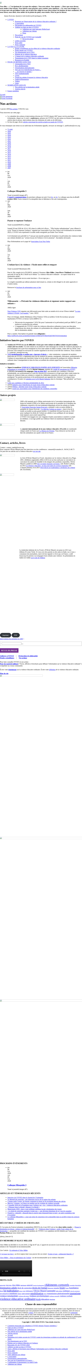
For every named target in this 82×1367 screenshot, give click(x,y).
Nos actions (19, 35)
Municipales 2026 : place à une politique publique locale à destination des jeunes (34, 1209)
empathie (56, 1288)
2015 (9, 152)
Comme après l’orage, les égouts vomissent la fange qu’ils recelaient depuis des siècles (36, 1201)
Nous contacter (20, 45)
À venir (10, 129)
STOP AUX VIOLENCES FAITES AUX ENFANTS (40, 367)
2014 (9, 154)
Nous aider (18, 43)
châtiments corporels (57, 1284)
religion (19, 1293)
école (38, 1299)
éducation (45, 1299)
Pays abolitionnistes (21, 66)
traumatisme (75, 1293)
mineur (21, 1291)
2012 (9, 158)
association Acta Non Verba (40, 241)
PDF (15, 635)
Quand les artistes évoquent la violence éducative (31, 77)
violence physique (23, 1296)
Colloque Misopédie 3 (16, 1185)
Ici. (52, 197)
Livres (17, 75)
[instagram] (6, 96)
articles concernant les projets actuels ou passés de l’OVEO (43, 122)
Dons (24, 33)
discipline (78, 1285)
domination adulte (8, 1288)
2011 (9, 160)
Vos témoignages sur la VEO (24, 52)
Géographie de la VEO (23, 64)
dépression (50, 1288)
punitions (13, 1293)
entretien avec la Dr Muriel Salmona (38, 379)
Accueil (2, 94)
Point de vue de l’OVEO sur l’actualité (28, 37)
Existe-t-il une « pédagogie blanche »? (61, 1254)
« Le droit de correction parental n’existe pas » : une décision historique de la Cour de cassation (39, 1211)
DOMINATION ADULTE (16, 85)
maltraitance (13, 1290)
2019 (9, 145)
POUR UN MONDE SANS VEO (19, 62)
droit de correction (25, 1288)
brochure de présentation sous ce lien (28, 287)
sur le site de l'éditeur (38, 558)
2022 (9, 139)
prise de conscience (75, 1291)
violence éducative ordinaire (18, 1299)
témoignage (12, 670)
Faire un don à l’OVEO (15, 1328)
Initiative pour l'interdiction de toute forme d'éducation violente (33, 385)
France (67, 1288)
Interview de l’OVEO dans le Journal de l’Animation (25, 1197)
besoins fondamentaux (38, 1285)
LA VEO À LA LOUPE (15, 46)
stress (45, 1293)
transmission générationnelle (58, 1293)
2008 (9, 166)
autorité (30, 1285)
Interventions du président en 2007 (11, 639)
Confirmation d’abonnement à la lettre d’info (22, 1362)
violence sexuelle (54, 1296)
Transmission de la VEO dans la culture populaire (31, 58)
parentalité (51, 1291)
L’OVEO (10, 19)
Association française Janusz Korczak (34, 407)
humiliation (74, 1288)
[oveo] (1, 3)
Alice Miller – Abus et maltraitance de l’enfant (15, 1258)
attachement (23, 1285)
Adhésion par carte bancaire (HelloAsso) (36, 29)
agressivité (2, 1285)
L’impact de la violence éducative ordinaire (29, 56)
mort (24, 1291)
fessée (62, 1288)
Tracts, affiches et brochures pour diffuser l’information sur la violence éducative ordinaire (37, 1349)
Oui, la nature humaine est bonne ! (49, 464)
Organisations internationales (24, 68)
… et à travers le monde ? (23, 72)
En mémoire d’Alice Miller (19, 1250)
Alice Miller (16, 1285)
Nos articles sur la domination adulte (27, 87)
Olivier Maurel (40, 1291)
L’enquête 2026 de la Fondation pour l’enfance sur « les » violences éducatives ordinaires (37, 1205)
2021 (9, 141)
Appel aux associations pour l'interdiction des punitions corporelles (34, 389)
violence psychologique (39, 1296)
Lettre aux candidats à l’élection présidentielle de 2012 (25, 383)
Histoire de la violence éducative (26, 54)
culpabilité (72, 1285)
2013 (9, 156)
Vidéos (17, 81)
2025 (9, 133)
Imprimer (5, 635)
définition (52, 670)
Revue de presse (27, 39)
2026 (9, 131)
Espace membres (13, 91)
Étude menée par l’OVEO (24, 50)
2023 (9, 137)
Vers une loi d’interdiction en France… (28, 70)
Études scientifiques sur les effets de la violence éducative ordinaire (37, 48)
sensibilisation (36, 1293)
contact (31, 1313)
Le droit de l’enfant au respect (51, 409)
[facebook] (6, 98)
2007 (9, 168)
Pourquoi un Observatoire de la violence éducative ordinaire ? (35, 21)
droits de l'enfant (39, 1288)
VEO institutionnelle (22, 73)
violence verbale (66, 1296)
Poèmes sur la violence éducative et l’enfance (22, 1343)
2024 (9, 135)
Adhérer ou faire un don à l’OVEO (27, 27)
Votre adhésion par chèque (16, 1355)
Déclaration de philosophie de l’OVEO (28, 25)
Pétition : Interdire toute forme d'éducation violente (29, 387)
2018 (9, 147)
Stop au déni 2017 (40, 371)
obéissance (29, 1291)
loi (5, 1290)
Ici (57, 197)
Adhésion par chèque (29, 31)
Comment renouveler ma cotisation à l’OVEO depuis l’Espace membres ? (32, 1326)
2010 (9, 162)
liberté (1, 1291)
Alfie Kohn (9, 1285)
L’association (19, 23)
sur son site (36, 451)
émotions (52, 1299)
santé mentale (26, 1293)
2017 (9, 148)
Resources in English (22, 60)
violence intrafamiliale (9, 1296)
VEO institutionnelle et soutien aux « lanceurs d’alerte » (27, 354)
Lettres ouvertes (20, 41)
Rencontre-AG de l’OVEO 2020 (18, 1345)
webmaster (73, 1313)
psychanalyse (4, 1293)
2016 (9, 150)
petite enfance (59, 1291)
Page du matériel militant (9, 664)
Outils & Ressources (22, 79)
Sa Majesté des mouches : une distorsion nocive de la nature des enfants (31, 1199)
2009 (9, 164)
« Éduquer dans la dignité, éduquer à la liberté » (23, 1207)
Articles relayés (20, 89)
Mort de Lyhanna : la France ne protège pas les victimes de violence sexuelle (33, 1203)
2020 (9, 143)
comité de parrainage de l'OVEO (64, 369)
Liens (17, 83)
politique (66, 1291)
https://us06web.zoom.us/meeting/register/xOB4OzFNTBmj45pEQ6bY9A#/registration (37, 336)
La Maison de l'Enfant (46, 431)
